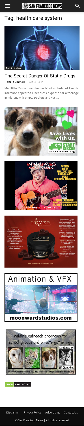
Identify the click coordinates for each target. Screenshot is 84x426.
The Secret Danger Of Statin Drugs (39, 76)
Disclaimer (13, 412)
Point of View (13, 68)
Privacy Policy (32, 412)
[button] (7, 6)
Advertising (52, 412)
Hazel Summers (14, 81)
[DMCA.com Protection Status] (18, 386)
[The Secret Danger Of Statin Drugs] (42, 48)
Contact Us (71, 412)
